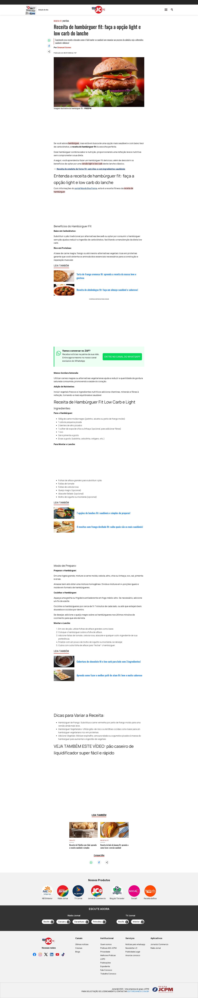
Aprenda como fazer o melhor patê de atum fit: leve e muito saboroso (109, 675)
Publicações (105, 962)
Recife (48, 921)
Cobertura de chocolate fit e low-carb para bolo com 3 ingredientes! (109, 661)
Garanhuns (81, 921)
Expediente (105, 966)
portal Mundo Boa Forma (86, 188)
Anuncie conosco (132, 955)
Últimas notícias (81, 944)
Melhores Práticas (108, 955)
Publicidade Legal (132, 951)
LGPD (102, 959)
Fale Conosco (106, 970)
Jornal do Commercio (159, 944)
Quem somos (106, 944)
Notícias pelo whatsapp (135, 944)
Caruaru (63, 921)
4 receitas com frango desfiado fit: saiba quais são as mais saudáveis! (110, 527)
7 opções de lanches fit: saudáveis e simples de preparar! (103, 513)
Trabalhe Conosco (108, 973)
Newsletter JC (131, 948)
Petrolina (99, 921)
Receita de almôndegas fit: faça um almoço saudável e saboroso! (107, 290)
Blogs (77, 951)
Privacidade (105, 951)
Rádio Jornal (156, 948)
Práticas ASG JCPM (108, 948)
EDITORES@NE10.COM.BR (138, 991)
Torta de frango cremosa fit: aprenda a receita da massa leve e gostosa (106, 276)
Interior (138, 921)
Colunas (78, 948)
